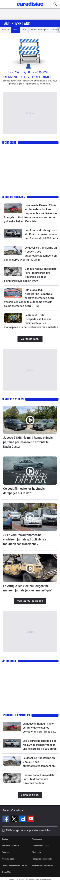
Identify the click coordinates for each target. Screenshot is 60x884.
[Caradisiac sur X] (14, 819)
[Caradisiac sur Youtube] (31, 819)
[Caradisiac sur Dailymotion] (23, 819)
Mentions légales (9, 859)
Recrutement (7, 852)
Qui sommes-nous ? (40, 846)
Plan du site (36, 852)
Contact (5, 839)
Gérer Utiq (6, 872)
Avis (15, 29)
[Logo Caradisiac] (30, 6)
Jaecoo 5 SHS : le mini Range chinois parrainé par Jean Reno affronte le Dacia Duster (28, 442)
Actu (24, 29)
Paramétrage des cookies (42, 865)
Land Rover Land (16, 23)
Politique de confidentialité (42, 859)
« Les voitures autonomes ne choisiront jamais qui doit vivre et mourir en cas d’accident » (25, 539)
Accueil (5, 29)
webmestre (45, 83)
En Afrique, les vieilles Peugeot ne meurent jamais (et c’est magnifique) (27, 588)
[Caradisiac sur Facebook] (6, 819)
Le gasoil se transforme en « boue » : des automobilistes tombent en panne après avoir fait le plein (39, 762)
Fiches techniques (39, 29)
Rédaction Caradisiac (10, 846)
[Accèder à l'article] (13, 208)
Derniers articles (13, 197)
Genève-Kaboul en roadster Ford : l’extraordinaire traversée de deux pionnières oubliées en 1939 (39, 779)
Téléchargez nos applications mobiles (28, 830)
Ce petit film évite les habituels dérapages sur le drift (24, 491)
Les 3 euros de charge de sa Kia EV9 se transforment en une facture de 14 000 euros (41, 234)
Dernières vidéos (13, 399)
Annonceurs (37, 839)
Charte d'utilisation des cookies (14, 865)
